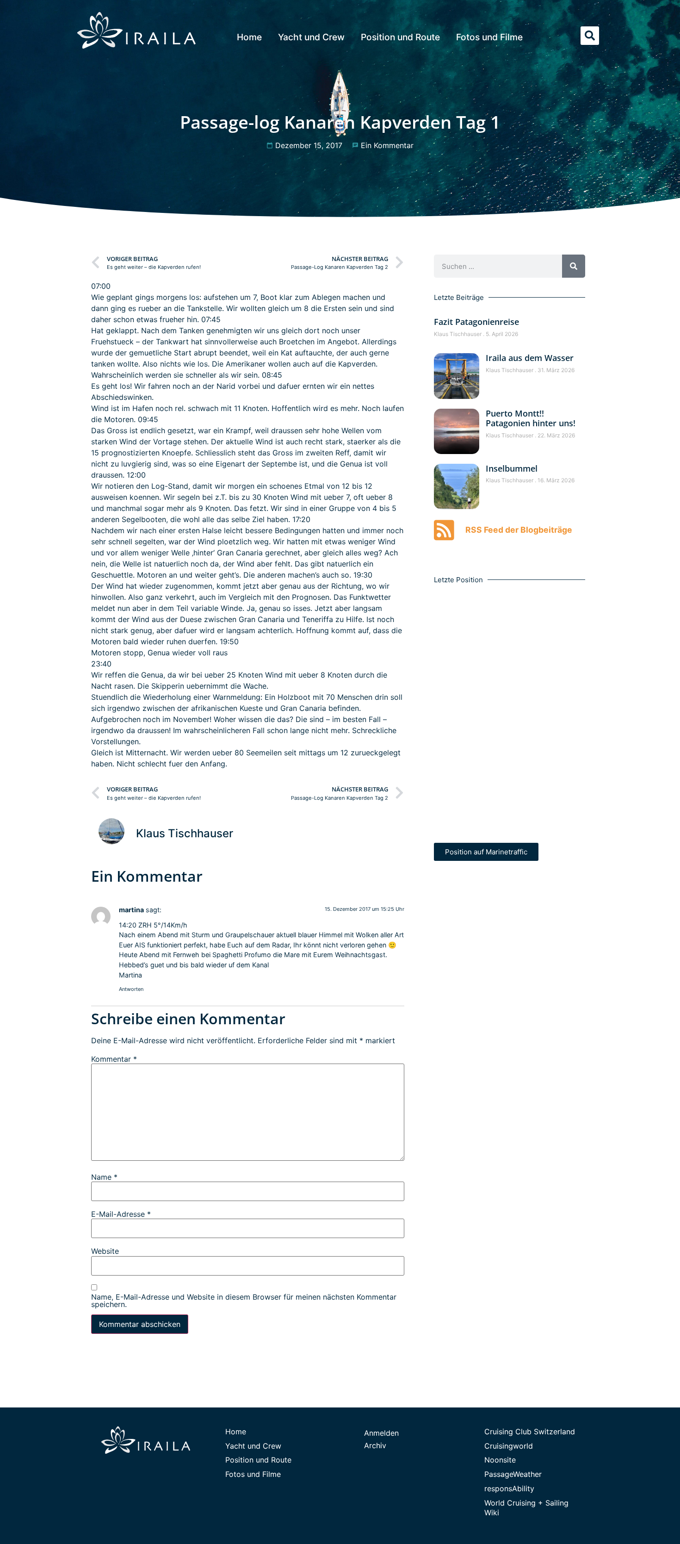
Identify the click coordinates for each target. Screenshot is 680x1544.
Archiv (375, 1445)
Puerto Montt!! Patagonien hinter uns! (530, 418)
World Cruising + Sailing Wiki (526, 1507)
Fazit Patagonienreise (476, 321)
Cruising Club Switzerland (529, 1431)
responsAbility (509, 1488)
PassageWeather (513, 1474)
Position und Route (400, 37)
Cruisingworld (508, 1446)
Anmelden (381, 1433)
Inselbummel (512, 468)
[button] (590, 35)
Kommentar (114, 1059)
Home (249, 37)
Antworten (131, 989)
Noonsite (500, 1459)
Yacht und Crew (311, 37)
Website (105, 1251)
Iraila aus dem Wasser (530, 357)
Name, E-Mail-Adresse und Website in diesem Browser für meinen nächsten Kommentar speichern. (243, 1300)
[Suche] (573, 266)
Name (104, 1177)
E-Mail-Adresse (121, 1214)
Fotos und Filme (489, 37)
